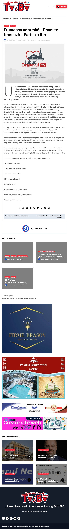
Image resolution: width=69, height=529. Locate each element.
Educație (13, 25)
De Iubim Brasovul (11, 40)
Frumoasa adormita (44, 40)
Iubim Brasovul (40, 228)
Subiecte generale (22, 256)
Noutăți (13, 277)
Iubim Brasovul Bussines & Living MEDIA (35, 506)
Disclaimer (5, 526)
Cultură (6, 25)
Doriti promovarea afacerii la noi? (20, 526)
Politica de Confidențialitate (40, 526)
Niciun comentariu (32, 40)
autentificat (13, 298)
